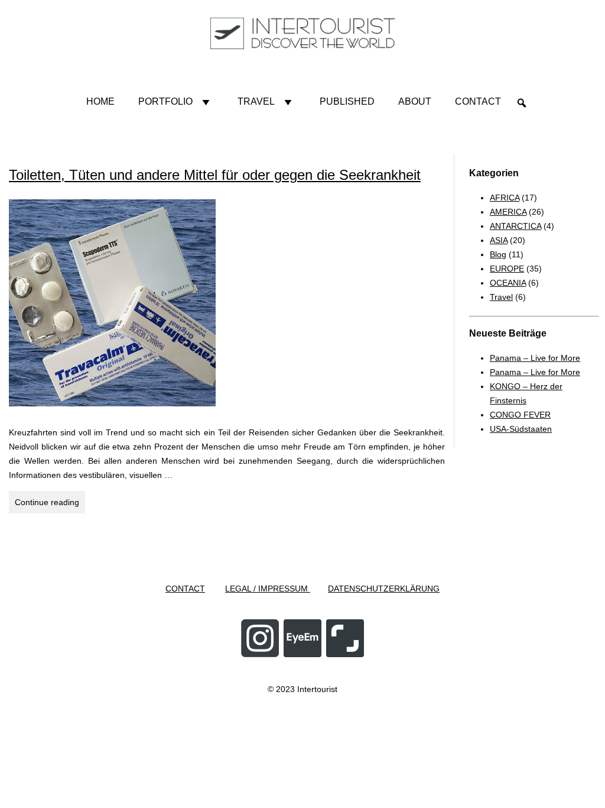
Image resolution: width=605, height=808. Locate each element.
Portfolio (165, 101)
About (414, 101)
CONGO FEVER (520, 414)
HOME (100, 101)
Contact (478, 101)
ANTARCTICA (515, 226)
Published (347, 101)
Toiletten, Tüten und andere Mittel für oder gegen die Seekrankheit (215, 175)
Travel (256, 101)
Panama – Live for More (535, 358)
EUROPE (507, 268)
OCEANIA (508, 282)
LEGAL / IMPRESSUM (267, 588)
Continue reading (50, 505)
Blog (498, 254)
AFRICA (504, 197)
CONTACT (185, 588)
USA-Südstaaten (521, 429)
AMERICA (508, 211)
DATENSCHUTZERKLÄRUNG (384, 588)
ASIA (499, 240)
